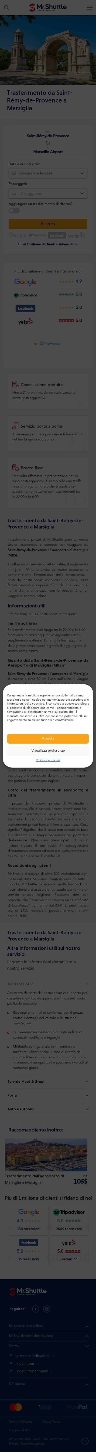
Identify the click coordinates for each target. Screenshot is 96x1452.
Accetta (48, 738)
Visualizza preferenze (48, 751)
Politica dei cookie (48, 760)
